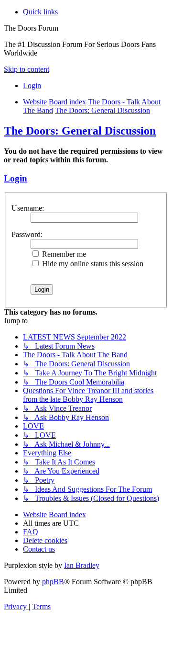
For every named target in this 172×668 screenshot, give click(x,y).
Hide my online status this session (91, 264)
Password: (27, 234)
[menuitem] (32, 85)
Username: (27, 208)
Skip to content (26, 69)
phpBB (53, 581)
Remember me (63, 254)
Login (15, 178)
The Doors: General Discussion (80, 131)
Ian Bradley (81, 565)
